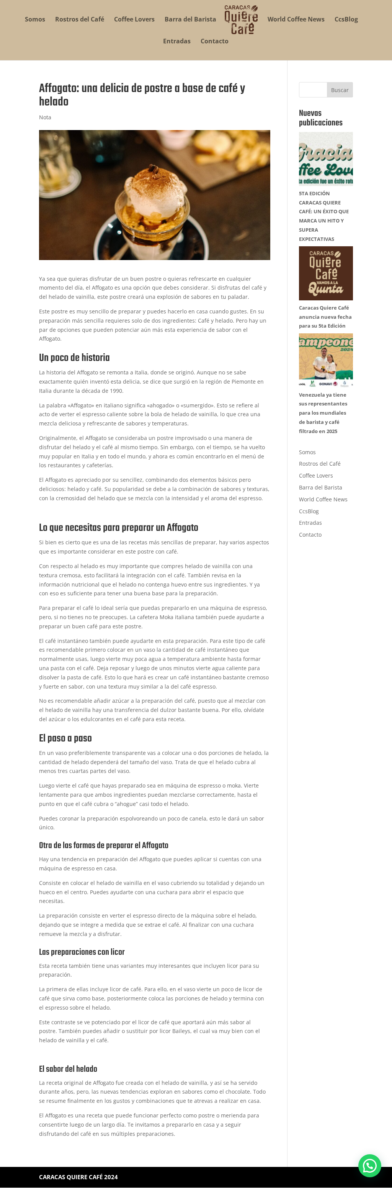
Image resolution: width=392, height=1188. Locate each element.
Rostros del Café (79, 19)
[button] (369, 1165)
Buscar (340, 90)
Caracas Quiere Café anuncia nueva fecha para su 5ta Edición (325, 317)
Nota (45, 117)
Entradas (177, 41)
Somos (35, 19)
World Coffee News (296, 19)
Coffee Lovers (134, 19)
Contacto (215, 41)
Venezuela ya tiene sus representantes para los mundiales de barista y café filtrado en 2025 (323, 413)
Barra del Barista (190, 19)
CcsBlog (346, 19)
